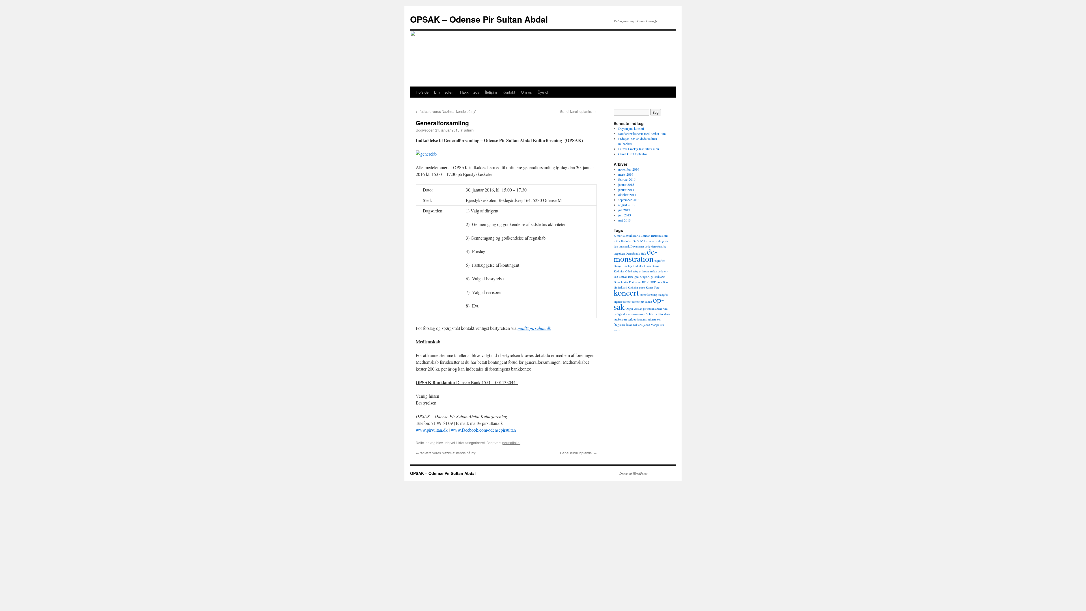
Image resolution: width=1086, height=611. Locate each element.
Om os (526, 92)
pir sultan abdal (652, 309)
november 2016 (628, 169)
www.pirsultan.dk (432, 430)
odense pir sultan (642, 302)
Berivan (645, 236)
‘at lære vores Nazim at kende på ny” (446, 111)
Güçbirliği (646, 277)
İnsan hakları (634, 325)
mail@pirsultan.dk (534, 328)
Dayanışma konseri (631, 128)
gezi (636, 277)
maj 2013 (624, 220)
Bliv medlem (444, 92)
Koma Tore (653, 287)
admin (469, 130)
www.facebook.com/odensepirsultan (483, 430)
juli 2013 (624, 210)
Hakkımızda (469, 92)
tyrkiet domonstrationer (642, 319)
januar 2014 (626, 189)
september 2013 (628, 199)
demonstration (636, 255)
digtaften (659, 261)
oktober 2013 (627, 194)
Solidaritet (652, 314)
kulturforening (648, 294)
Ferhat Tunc (626, 277)
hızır (659, 282)
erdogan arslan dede (651, 271)
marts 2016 (625, 174)
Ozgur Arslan (634, 309)
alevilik (627, 236)
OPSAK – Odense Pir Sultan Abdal (479, 19)
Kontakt (509, 92)
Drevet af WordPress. (633, 473)
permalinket (511, 442)
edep (635, 271)
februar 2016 (626, 179)
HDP (653, 282)
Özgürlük (619, 325)
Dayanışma (637, 246)
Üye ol (543, 92)
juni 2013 (624, 215)
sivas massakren (635, 314)
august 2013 (626, 205)
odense (626, 302)
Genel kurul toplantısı (578, 111)
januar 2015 (626, 184)
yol (659, 319)
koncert (626, 292)
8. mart (618, 236)
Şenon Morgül (651, 325)
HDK (645, 282)
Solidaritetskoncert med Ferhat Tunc (642, 133)
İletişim (491, 92)
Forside (422, 92)
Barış (636, 236)
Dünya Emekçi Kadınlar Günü (638, 149)
